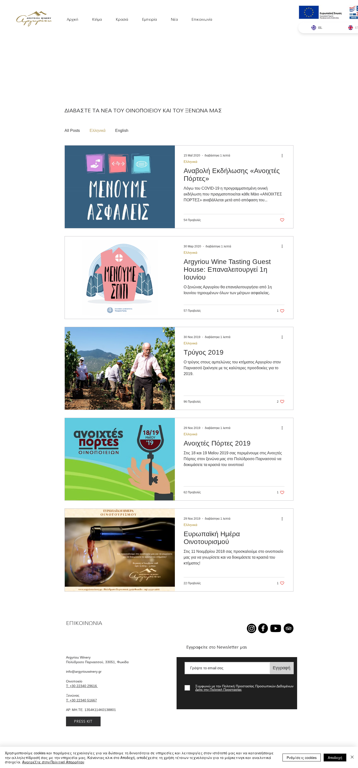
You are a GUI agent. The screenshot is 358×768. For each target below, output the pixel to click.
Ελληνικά (97, 130)
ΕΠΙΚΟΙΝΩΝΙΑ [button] (84, 623)
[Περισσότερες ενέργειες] (284, 155)
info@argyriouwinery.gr (84, 671)
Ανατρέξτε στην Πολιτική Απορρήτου (53, 761)
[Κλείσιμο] (352, 757)
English (121, 130)
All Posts (72, 130)
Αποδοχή (335, 757)
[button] (149, 17)
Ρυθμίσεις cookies (302, 757)
